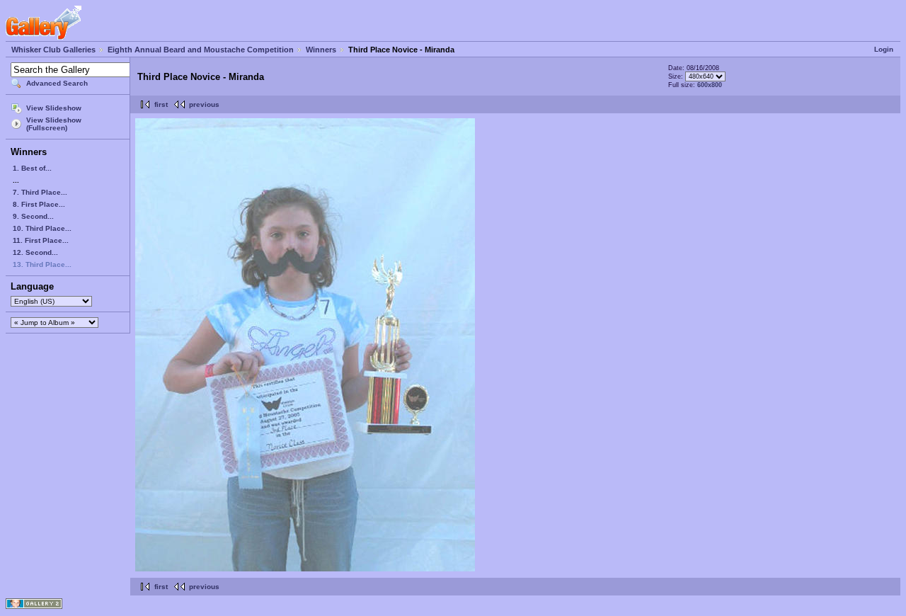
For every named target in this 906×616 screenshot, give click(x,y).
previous (204, 104)
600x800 (709, 85)
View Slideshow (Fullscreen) (53, 124)
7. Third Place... (40, 192)
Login (883, 49)
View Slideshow (53, 108)
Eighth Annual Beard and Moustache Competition (201, 49)
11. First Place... (41, 240)
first (161, 104)
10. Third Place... (42, 228)
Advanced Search (57, 83)
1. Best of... (32, 168)
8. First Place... (39, 204)
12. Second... (35, 252)
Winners (321, 49)
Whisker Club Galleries (53, 49)
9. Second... (33, 216)
